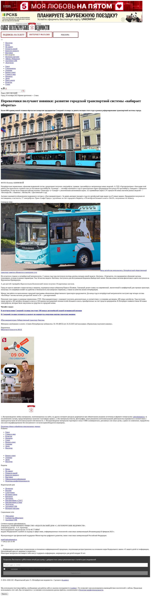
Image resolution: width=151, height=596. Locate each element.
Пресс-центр (10, 80)
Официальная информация (15, 479)
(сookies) (73, 588)
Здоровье (8, 70)
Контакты (9, 496)
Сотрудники (10, 492)
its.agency (65, 580)
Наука (7, 45)
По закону (9, 47)
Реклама (8, 490)
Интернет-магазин (12, 57)
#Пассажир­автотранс (9, 320)
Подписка (9, 488)
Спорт (7, 84)
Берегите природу (12, 51)
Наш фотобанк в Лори (13, 502)
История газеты (11, 494)
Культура (8, 82)
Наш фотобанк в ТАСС (14, 500)
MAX (20, 330)
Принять (4, 594)
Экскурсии (9, 63)
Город (7, 66)
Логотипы (9, 498)
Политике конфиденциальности (91, 590)
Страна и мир (10, 74)
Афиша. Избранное (12, 59)
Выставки (9, 53)
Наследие (8, 43)
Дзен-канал (9, 516)
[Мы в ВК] (2, 89)
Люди (7, 78)
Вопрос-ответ (10, 72)
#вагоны (41, 320)
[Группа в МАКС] (4, 89)
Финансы (8, 76)
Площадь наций (11, 49)
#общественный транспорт (27, 320)
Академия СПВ (11, 61)
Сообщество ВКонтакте (14, 518)
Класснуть (14, 330)
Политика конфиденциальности (17, 481)
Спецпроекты (10, 68)
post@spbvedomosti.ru (9, 539)
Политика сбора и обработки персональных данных (20, 426)
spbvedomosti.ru (139, 417)
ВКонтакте (5, 330)
